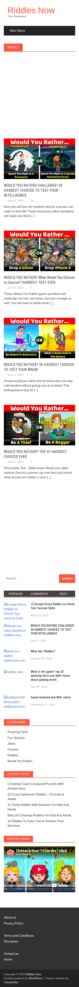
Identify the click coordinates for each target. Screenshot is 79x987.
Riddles (12, 755)
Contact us (11, 953)
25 (32, 200)
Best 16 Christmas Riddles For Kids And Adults (39, 815)
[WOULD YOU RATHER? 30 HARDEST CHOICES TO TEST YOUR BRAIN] (39, 337)
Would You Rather (19, 761)
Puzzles (12, 749)
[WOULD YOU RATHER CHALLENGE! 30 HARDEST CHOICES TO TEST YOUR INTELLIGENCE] (39, 158)
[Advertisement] (39, 97)
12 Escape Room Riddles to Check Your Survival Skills (53, 606)
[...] (32, 216)
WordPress (35, 978)
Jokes (11, 743)
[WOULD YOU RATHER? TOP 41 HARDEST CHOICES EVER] (39, 424)
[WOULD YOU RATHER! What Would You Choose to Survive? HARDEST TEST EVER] (39, 250)
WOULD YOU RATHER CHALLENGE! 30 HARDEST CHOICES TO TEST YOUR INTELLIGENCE (33, 190)
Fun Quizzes (16, 737)
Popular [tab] (16, 593)
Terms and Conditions (19, 935)
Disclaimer (11, 941)
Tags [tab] (63, 593)
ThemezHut (11, 982)
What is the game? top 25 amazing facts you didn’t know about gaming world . (50, 676)
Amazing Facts (17, 732)
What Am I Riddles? (43, 651)
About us (10, 917)
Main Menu (17, 30)
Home (8, 959)
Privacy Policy (13, 923)
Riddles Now (31, 10)
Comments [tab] (39, 593)
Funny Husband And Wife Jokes (51, 697)
